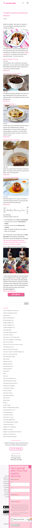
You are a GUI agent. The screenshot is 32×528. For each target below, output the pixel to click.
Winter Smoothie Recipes (10, 436)
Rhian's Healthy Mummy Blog (11, 407)
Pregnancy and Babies (9, 385)
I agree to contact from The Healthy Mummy (19, 513)
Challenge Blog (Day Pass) (10, 332)
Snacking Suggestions (9, 419)
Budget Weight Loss (8, 322)
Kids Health (6, 359)
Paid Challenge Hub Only (9, 381)
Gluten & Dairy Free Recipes (10, 349)
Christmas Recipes (8, 334)
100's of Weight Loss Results (11, 310)
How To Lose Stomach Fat (10, 354)
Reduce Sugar (7, 405)
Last (12, 488)
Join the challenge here (9, 291)
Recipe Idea (6, 397)
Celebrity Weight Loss (9, 327)
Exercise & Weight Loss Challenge (12, 339)
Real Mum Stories (8, 393)
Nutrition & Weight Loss (9, 378)
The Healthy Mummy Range (10, 422)
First (12, 482)
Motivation (6, 371)
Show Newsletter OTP (9, 410)
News (4, 373)
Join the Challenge (16, 449)
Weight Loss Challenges (9, 427)
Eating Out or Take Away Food (11, 337)
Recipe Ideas (6, 400)
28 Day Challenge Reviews (10, 313)
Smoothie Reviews (8, 414)
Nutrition (5, 376)
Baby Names (6, 315)
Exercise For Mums (8, 342)
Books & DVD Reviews (9, 318)
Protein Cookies (7, 390)
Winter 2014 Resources (9, 434)
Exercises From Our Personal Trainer (13, 344)
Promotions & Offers (8, 388)
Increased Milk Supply (9, 356)
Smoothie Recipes (8, 412)
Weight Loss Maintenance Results (12, 431)
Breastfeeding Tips (8, 320)
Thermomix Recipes (8, 424)
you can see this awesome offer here (13, 240)
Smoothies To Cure (8, 417)
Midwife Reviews (7, 364)
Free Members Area (8, 347)
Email (14, 494)
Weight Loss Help (8, 429)
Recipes (5, 18)
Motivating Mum (7, 368)
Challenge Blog (7, 330)
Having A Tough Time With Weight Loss (13, 351)
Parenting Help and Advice (10, 383)
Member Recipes (7, 361)
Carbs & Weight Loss (8, 325)
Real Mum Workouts (8, 395)
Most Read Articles (8, 366)
